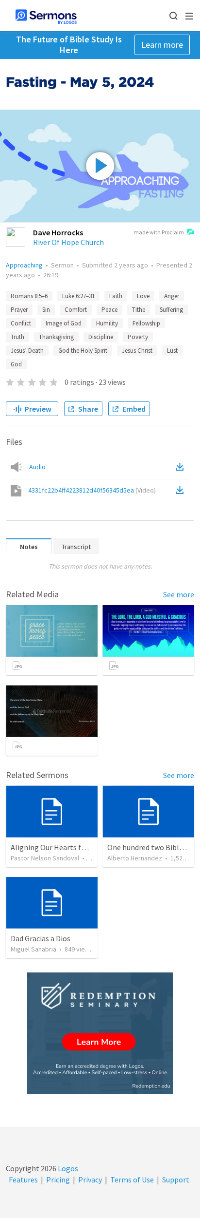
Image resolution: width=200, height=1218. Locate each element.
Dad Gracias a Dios (40, 938)
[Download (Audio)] (181, 466)
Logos (67, 1168)
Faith (115, 296)
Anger (171, 296)
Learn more (162, 44)
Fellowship (146, 323)
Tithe (138, 309)
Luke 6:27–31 (78, 296)
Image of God (64, 323)
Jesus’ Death (27, 350)
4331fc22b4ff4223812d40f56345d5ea (92, 490)
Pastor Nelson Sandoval (45, 858)
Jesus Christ (137, 350)
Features (23, 1179)
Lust (172, 350)
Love (143, 296)
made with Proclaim (158, 232)
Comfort (76, 309)
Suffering (171, 309)
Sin (46, 309)
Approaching (24, 265)
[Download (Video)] (181, 490)
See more (178, 594)
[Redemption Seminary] (100, 1033)
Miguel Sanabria (33, 949)
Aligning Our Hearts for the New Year (72, 847)
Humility (107, 323)
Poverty (138, 337)
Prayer (19, 309)
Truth (17, 337)
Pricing (58, 1179)
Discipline (100, 337)
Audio (37, 466)
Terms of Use (132, 1179)
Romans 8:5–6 (29, 296)
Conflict (21, 323)
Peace (109, 309)
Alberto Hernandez (134, 858)
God (16, 364)
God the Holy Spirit (82, 350)
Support (175, 1179)
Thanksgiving (56, 337)
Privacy (90, 1179)
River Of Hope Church (68, 242)
